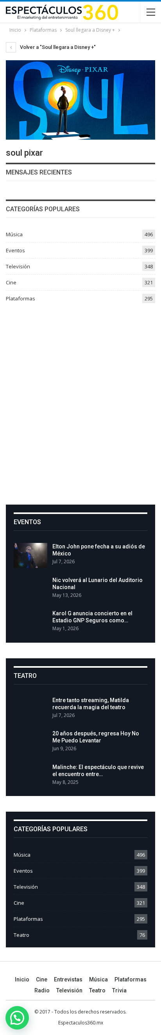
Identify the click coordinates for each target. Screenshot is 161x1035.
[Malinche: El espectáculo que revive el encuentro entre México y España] (30, 776)
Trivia (119, 990)
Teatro (21, 934)
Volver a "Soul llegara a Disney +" (57, 47)
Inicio (22, 979)
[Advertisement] (80, 401)
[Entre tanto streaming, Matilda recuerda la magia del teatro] (30, 709)
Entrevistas (68, 979)
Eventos (15, 250)
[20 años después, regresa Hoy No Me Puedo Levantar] (30, 742)
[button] (17, 1018)
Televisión (18, 266)
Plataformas (20, 298)
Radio (42, 990)
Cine (11, 282)
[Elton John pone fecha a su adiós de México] (30, 555)
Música (14, 234)
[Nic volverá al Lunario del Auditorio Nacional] (30, 589)
